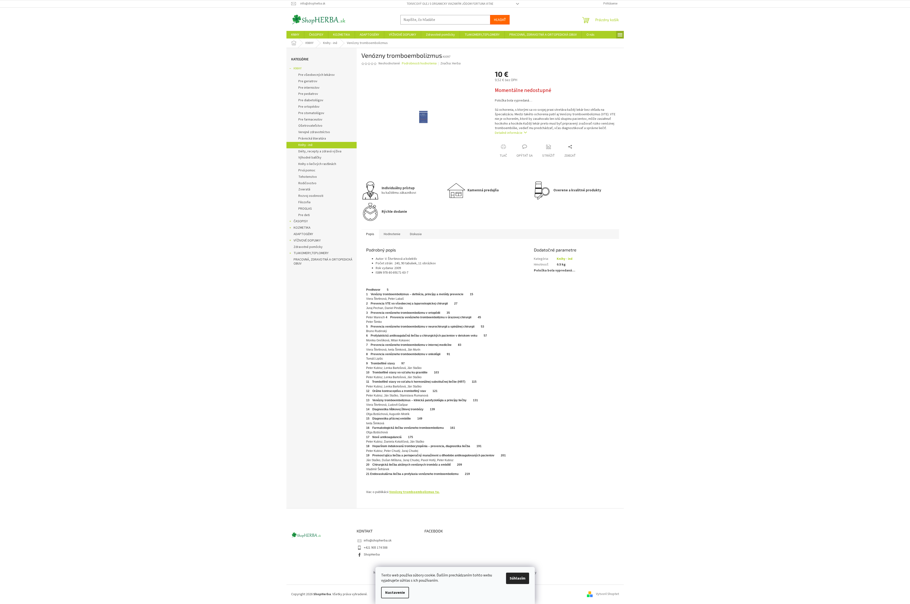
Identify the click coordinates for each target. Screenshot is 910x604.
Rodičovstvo (307, 183)
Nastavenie (395, 592)
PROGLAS (305, 208)
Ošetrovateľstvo (310, 125)
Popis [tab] (370, 234)
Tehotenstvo (307, 176)
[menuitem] (295, 35)
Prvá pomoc (306, 170)
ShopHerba (372, 554)
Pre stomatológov (311, 113)
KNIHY (298, 68)
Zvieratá (304, 189)
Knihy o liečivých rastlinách (317, 164)
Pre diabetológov (310, 100)
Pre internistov (309, 87)
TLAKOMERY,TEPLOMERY (311, 253)
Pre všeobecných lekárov (316, 74)
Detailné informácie (508, 132)
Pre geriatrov (307, 81)
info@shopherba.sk (378, 540)
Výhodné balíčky (309, 157)
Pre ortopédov (309, 106)
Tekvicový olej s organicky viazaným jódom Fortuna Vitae (450, 4)
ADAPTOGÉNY (303, 234)
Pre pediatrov (308, 94)
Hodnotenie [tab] (392, 234)
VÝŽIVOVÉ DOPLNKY (307, 240)
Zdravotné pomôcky (308, 247)
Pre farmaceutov (310, 119)
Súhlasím (518, 578)
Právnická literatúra (312, 138)
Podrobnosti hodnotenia (419, 63)
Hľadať (500, 20)
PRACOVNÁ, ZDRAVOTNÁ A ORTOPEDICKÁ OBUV (323, 261)
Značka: (450, 63)
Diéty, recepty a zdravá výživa (319, 151)
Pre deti (304, 215)
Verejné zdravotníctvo (314, 132)
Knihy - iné (305, 145)
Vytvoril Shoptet (607, 594)
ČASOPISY (301, 221)
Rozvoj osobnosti (310, 195)
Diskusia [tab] (416, 234)
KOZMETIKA (302, 227)
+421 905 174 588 (376, 547)
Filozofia (304, 202)
